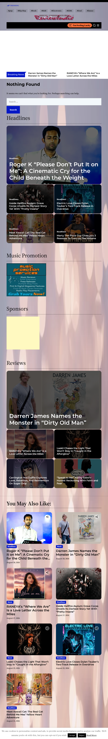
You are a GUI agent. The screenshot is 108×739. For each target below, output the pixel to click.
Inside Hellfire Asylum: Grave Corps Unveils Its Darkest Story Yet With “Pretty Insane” (83, 75)
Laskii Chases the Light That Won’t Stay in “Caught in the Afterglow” (74, 451)
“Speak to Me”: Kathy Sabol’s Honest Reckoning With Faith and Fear (77, 480)
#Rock (33, 10)
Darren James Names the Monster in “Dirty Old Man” (47, 419)
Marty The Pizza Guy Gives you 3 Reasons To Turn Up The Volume (76, 237)
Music (59, 546)
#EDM (69, 10)
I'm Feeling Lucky (81, 25)
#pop (10, 10)
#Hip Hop (22, 10)
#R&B (43, 10)
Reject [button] (81, 735)
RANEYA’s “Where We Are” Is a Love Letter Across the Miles (44, 74)
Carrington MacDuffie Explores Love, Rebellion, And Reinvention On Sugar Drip (29, 480)
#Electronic (56, 10)
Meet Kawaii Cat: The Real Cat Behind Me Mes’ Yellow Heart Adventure (27, 235)
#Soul (79, 10)
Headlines (13, 158)
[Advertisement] (54, 52)
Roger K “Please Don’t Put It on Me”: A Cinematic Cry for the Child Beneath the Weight (53, 171)
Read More (92, 735)
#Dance (90, 10)
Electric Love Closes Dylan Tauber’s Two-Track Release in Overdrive (75, 206)
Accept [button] (72, 735)
